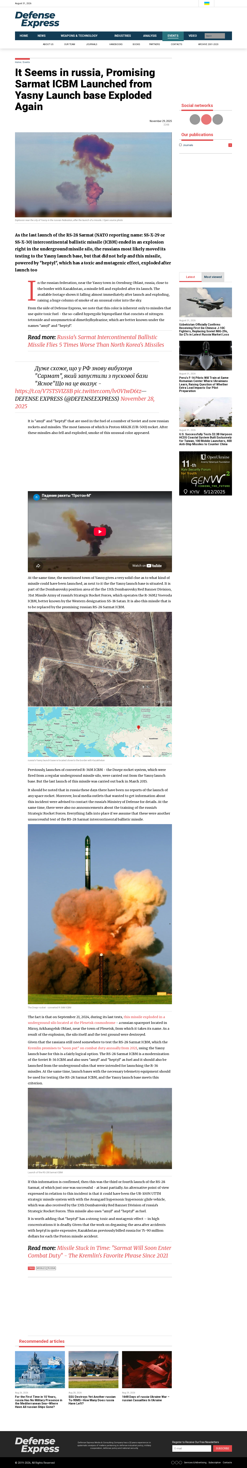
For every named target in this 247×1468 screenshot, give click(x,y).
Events (26, 62)
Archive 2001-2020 (208, 44)
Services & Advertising (195, 1462)
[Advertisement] (159, 19)
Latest (190, 277)
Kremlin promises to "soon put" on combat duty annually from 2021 (82, 1048)
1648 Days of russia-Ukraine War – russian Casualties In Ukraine (145, 1398)
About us (48, 44)
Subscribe (222, 1448)
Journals (91, 44)
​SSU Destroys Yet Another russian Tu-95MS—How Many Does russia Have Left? (92, 1400)
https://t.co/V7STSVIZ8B (44, 391)
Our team (69, 44)
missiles (41, 1268)
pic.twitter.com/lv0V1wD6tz (107, 391)
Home (18, 62)
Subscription (214, 1462)
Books (136, 44)
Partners (154, 44)
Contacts (176, 44)
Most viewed (213, 277)
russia (51, 1268)
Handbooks (115, 44)
